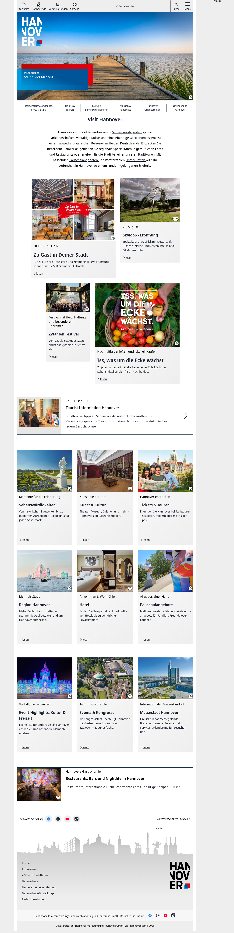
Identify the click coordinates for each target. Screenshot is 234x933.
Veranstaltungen (58, 8)
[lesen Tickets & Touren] (165, 497)
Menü (187, 9)
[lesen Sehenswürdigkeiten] (44, 497)
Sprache (74, 8)
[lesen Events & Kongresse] (105, 704)
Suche (176, 9)
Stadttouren (146, 154)
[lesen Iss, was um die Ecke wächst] (137, 334)
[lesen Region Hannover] (44, 597)
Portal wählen (127, 6)
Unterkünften (136, 160)
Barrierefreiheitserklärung (39, 887)
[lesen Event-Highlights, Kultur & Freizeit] (44, 704)
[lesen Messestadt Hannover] (165, 704)
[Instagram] (58, 819)
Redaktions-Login (33, 899)
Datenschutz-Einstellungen (39, 893)
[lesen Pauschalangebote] (165, 597)
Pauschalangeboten (84, 160)
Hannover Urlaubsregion (152, 107)
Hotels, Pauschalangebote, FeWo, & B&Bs (38, 107)
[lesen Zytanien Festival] (68, 322)
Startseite (23, 8)
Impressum (29, 869)
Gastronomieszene (143, 138)
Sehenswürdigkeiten (127, 132)
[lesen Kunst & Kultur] (105, 497)
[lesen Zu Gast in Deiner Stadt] (73, 228)
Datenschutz (30, 881)
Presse (26, 863)
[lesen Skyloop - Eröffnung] (150, 220)
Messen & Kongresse (125, 107)
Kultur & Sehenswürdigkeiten (96, 107)
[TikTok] (76, 819)
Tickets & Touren (70, 107)
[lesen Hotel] (105, 597)
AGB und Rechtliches (35, 875)
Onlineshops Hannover (180, 107)
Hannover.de (39, 8)
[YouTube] (67, 819)
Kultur (96, 138)
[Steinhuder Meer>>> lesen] (105, 56)
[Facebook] (48, 819)
